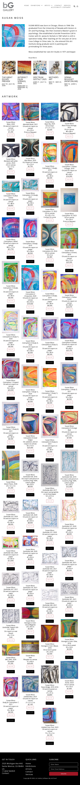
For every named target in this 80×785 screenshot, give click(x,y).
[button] (37, 5)
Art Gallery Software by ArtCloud (46, 778)
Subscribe (63, 774)
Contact (5, 773)
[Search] (74, 6)
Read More (33, 58)
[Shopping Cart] (77, 6)
